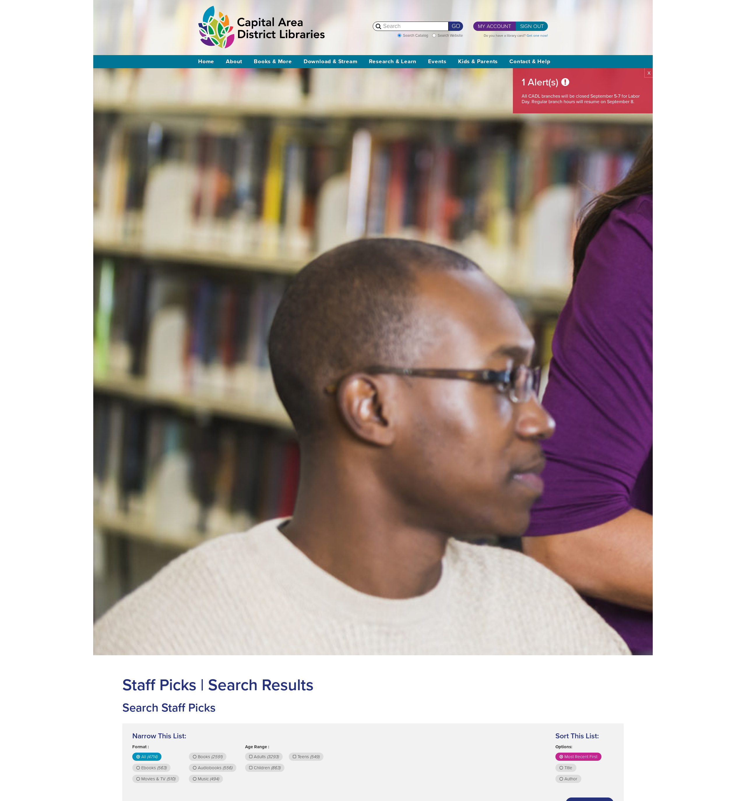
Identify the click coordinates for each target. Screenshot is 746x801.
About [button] (234, 61)
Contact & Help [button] (529, 61)
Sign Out (532, 26)
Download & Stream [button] (331, 61)
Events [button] (437, 61)
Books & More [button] (273, 61)
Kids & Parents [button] (478, 61)
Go (456, 26)
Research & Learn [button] (392, 61)
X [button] (649, 73)
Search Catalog (415, 35)
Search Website (450, 35)
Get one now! (537, 36)
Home (206, 61)
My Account (494, 26)
